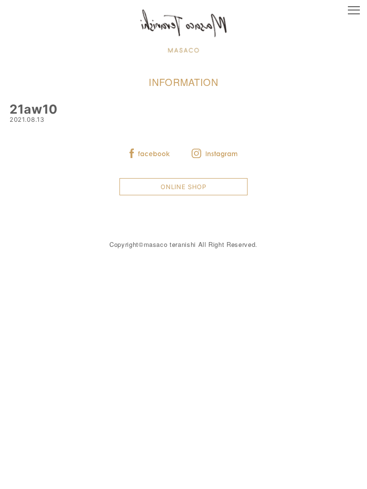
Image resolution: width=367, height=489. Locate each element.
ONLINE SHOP (183, 187)
